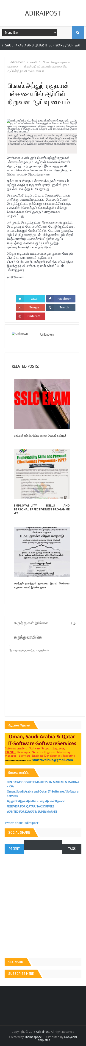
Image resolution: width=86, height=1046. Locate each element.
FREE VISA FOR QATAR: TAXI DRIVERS (30, 806)
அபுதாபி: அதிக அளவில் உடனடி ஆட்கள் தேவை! (35, 801)
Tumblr (64, 307)
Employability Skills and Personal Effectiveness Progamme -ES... (42, 509)
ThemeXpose (33, 1037)
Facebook (64, 299)
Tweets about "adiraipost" (22, 823)
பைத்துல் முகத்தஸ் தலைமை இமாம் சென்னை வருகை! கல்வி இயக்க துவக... (42, 585)
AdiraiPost (43, 13)
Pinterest (34, 316)
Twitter (34, 299)
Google (34, 307)
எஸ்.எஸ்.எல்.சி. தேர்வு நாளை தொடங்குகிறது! (40, 435)
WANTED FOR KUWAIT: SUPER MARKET (32, 811)
